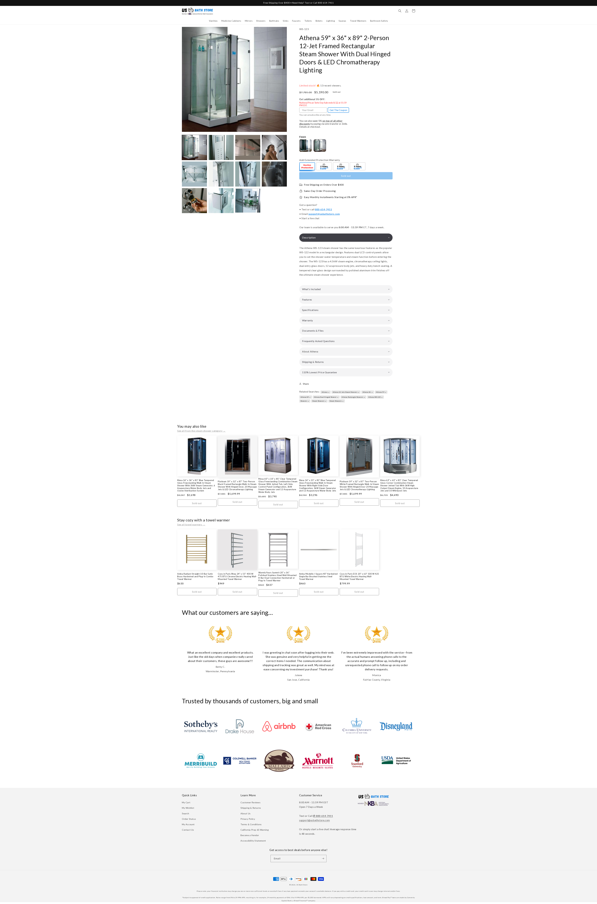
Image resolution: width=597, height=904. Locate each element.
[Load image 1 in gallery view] (194, 147)
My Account (188, 824)
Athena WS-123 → (375, 397)
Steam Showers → (319, 401)
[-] (307, 166)
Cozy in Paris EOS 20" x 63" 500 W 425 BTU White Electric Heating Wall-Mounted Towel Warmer (359, 576)
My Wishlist (188, 808)
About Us (246, 813)
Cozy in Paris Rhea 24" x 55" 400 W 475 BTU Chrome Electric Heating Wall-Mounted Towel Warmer (237, 576)
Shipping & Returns (251, 808)
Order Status (189, 819)
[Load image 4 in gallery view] (274, 147)
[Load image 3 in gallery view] (247, 147)
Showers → (305, 401)
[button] (213, 21)
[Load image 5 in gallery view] (194, 174)
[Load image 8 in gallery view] (274, 174)
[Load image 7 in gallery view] (247, 174)
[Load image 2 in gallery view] (221, 147)
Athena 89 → (306, 397)
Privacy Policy (248, 819)
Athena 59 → (381, 392)
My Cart (186, 802)
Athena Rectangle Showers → (353, 397)
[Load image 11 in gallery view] (247, 200)
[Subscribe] (322, 858)
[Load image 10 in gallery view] (221, 200)
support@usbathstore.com (324, 213)
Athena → (326, 392)
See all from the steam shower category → (201, 430)
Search (185, 813)
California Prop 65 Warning (255, 829)
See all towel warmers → (191, 524)
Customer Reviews (251, 802)
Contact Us (188, 829)
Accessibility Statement (253, 840)
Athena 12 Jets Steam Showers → (346, 392)
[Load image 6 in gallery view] (221, 174)
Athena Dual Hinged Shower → (326, 397)
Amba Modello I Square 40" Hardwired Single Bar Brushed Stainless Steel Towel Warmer (318, 576)
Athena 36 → (368, 392)
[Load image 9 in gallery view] (194, 200)
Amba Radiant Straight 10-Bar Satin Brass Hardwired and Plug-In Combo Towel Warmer (195, 576)
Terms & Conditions (251, 824)
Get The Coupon (338, 110)
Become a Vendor (250, 835)
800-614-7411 (323, 209)
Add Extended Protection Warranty (319, 159)
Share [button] (306, 383)
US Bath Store (302, 885)
